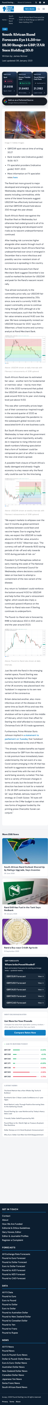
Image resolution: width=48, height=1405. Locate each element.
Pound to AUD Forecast (13, 1270)
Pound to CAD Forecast (13, 1278)
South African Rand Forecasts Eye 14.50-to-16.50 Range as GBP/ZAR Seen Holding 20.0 (31, 19)
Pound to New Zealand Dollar (16, 1316)
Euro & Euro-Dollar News (14, 1363)
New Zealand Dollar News (14, 1371)
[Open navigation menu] (43, 9)
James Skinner (20, 56)
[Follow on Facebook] (40, 2)
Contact (6, 1215)
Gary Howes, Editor (11, 1232)
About (5, 1220)
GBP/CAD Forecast (25, 1002)
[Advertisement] (24, 1164)
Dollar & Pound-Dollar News (16, 1358)
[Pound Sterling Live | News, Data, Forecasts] (8, 9)
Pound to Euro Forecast (13, 1258)
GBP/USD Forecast (25, 983)
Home (4, 20)
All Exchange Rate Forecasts (16, 1254)
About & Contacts (24, 2)
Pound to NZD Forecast (13, 1274)
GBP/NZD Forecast (25, 996)
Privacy (5, 1402)
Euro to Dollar (9, 1308)
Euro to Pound (9, 1300)
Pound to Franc (9, 1328)
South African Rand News (11, 20)
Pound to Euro (9, 1296)
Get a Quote (29, 9)
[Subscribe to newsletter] (44, 2)
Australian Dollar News (13, 1367)
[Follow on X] (36, 2)
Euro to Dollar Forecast (13, 1266)
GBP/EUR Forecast (25, 976)
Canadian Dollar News (13, 1375)
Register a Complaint (12, 1240)
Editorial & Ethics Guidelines (16, 1228)
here (15, 177)
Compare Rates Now (25, 1032)
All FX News (8, 1346)
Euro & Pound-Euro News (14, 1354)
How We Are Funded (12, 1224)
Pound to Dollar (9, 1304)
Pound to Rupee (10, 1332)
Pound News (8, 1350)
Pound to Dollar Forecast (14, 1262)
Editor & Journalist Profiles (15, 1236)
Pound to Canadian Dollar (14, 1320)
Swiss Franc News (11, 1383)
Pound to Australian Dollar (15, 1312)
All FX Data (7, 1292)
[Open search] (38, 9)
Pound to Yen (8, 1324)
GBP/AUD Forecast (25, 989)
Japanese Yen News (12, 1379)
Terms (11, 1402)
